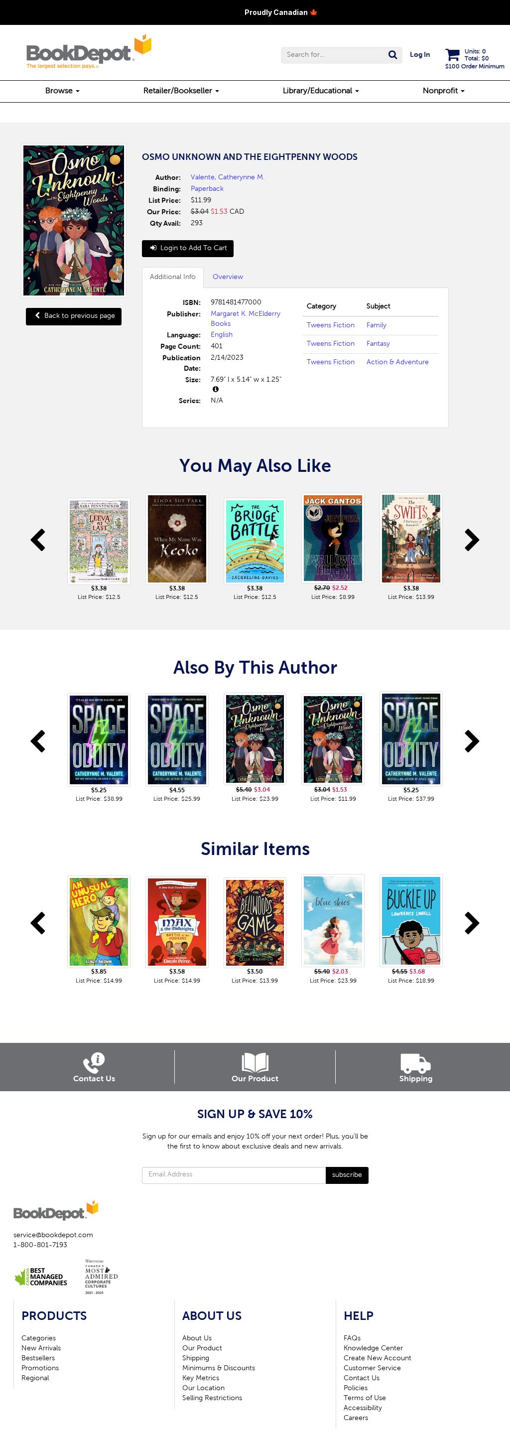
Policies (356, 1388)
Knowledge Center (373, 1348)
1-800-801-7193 (40, 1245)
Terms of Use (365, 1398)
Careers (356, 1418)
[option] (98, 545)
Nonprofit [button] (441, 91)
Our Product (202, 1348)
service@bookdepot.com (53, 1235)
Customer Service (372, 1368)
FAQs (352, 1338)
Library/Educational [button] (318, 91)
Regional (35, 1378)
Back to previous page (78, 316)
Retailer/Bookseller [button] (178, 91)
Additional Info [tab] (173, 277)
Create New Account (377, 1358)
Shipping (195, 1358)
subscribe (347, 1175)
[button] (341, 55)
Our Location (203, 1388)
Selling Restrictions (212, 1398)
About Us (197, 1338)
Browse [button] (60, 91)
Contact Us (362, 1378)
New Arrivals (41, 1348)
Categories (38, 1338)
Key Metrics (200, 1378)
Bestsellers (38, 1358)
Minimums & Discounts (218, 1368)
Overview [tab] (228, 277)
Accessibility (363, 1408)
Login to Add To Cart (192, 248)
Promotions (40, 1368)
